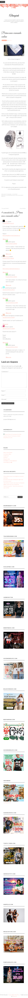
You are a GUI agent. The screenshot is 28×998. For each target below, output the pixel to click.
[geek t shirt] (13, 894)
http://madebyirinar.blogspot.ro (11, 235)
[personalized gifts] (13, 952)
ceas (2, 195)
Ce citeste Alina (7, 454)
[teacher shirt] (13, 556)
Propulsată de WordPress (14, 994)
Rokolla (7, 256)
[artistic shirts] (13, 587)
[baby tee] (13, 617)
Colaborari (6, 455)
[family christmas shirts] (13, 739)
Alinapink (14, 16)
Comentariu (5, 371)
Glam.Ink (15, 996)
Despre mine (6, 459)
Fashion (10, 194)
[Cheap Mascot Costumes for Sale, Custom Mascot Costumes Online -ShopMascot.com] (14, 437)
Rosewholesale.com (12, 195)
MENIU (2, 1)
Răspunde (5, 239)
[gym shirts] (13, 526)
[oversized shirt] (13, 709)
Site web (3, 399)
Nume (3, 391)
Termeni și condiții (7, 462)
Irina (6, 221)
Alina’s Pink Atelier (7, 452)
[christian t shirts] (13, 833)
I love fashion (23, 208)
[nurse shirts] (13, 678)
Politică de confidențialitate (10, 460)
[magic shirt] (13, 982)
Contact (5, 457)
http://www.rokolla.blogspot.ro (11, 268)
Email (3, 395)
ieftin (5, 195)
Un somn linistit (5, 208)
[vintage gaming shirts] (13, 648)
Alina (10, 40)
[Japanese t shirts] (13, 863)
